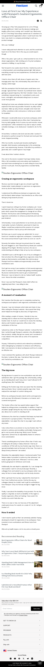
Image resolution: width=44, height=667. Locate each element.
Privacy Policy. (23, 615)
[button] (22, 620)
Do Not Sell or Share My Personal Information (22, 665)
